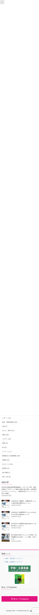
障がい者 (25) (6, 477)
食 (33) (4, 447)
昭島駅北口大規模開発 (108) (11, 456)
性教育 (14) (5, 468)
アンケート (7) (6, 451)
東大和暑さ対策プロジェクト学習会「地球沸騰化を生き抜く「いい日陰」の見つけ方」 (23, 537)
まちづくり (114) (7, 464)
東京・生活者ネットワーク (14, 558)
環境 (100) (5, 435)
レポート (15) (6, 418)
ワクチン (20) (6, 439)
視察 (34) (5, 443)
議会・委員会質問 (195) (9, 422)
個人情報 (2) (6, 472)
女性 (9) (4, 426)
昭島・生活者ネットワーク (14, 562)
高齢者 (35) (5, 460)
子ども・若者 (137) (8, 430)
